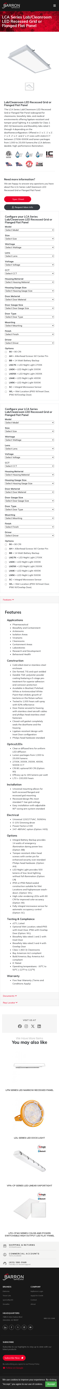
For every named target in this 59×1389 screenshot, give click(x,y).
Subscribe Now (12, 1357)
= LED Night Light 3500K (25, 373)
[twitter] (17, 1327)
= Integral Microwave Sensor (25, 387)
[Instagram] (26, 1026)
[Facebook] (19, 1026)
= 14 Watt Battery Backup (24, 360)
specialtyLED (8, 1300)
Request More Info (24, 207)
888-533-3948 (49, 1318)
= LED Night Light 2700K (25, 364)
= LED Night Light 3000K (25, 369)
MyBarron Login (37, 1291)
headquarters (11, 1313)
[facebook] (11, 1327)
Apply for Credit (37, 1296)
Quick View (42, 1066)
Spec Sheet (18, 199)
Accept (51, 1384)
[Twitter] (32, 1026)
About (33, 1304)
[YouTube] (30, 1327)
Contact (34, 1300)
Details (19, 1066)
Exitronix (6, 1291)
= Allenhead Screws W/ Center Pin (28, 356)
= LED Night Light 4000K (25, 378)
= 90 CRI (15, 351)
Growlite (6, 1304)
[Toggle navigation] (55, 6)
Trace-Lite (7, 1296)
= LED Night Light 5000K (25, 382)
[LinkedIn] (39, 1026)
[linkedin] (5, 1327)
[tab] (29, 599)
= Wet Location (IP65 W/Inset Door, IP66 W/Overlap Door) (29, 393)
